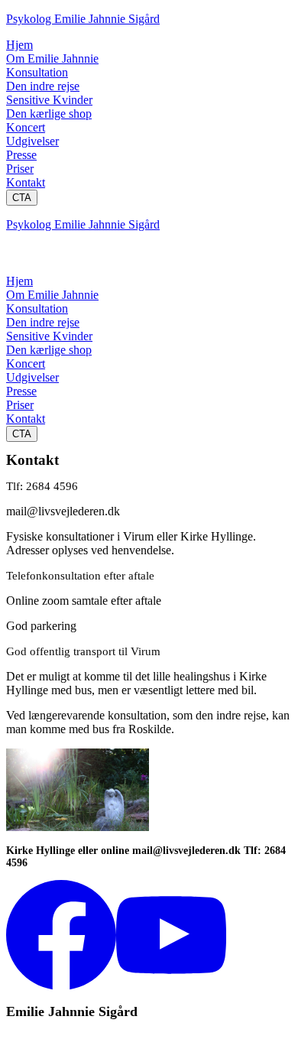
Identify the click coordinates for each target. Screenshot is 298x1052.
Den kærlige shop (49, 113)
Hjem (19, 44)
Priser (20, 168)
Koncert (25, 127)
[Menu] (21, 259)
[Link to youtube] (171, 985)
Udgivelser (32, 141)
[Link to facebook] (61, 985)
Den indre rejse (42, 86)
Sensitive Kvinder (49, 99)
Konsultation (37, 72)
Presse (21, 154)
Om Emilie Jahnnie (52, 58)
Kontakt (25, 182)
